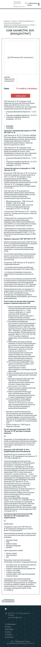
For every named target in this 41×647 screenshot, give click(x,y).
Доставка (9, 128)
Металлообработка (26, 21)
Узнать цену (20, 96)
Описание (9, 126)
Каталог (14, 21)
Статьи (8, 632)
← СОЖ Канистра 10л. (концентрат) (8, 600)
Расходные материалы (12, 23)
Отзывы (8, 634)
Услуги (8, 627)
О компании (10, 624)
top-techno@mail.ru (15, 617)
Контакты (9, 637)
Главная (7, 21)
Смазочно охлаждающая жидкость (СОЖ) (19, 25)
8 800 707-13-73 (14, 613)
